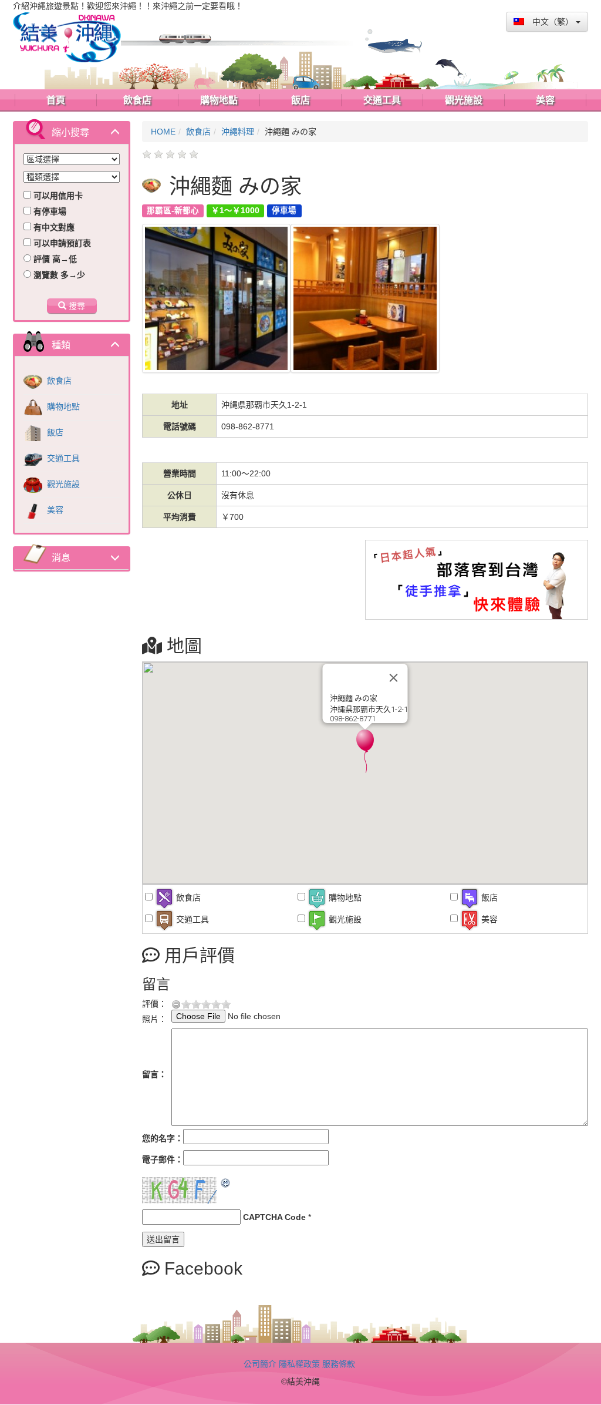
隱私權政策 (299, 1364)
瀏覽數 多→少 (58, 275)
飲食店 (58, 380)
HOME (163, 131)
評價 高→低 (54, 259)
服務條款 (338, 1364)
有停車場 (48, 211)
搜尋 (75, 306)
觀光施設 (62, 484)
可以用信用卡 (57, 195)
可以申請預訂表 (61, 243)
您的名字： (162, 1138)
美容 (54, 510)
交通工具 (62, 458)
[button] (365, 751)
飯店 (54, 432)
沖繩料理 (237, 131)
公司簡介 (260, 1364)
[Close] (394, 678)
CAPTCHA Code (274, 1217)
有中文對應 (53, 227)
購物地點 (62, 406)
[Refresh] (226, 1183)
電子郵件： (162, 1159)
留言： (154, 1074)
